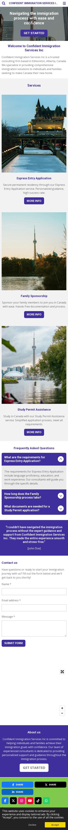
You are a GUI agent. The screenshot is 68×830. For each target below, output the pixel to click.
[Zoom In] (62, 708)
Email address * (11, 600)
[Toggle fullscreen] (62, 671)
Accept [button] (55, 824)
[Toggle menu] (64, 3)
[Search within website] (3, 3)
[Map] (34, 692)
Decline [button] (32, 824)
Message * (8, 616)
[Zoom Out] (62, 713)
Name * (6, 584)
